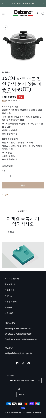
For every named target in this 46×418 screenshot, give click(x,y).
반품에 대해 (9, 290)
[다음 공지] (43, 3)
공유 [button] (7, 194)
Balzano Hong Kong (18, 412)
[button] (3, 13)
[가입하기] (38, 232)
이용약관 (8, 296)
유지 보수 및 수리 (12, 278)
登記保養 (8, 307)
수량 (3, 171)
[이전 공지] (2, 3)
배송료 (4, 100)
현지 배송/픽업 (11, 284)
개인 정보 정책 (11, 301)
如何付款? (9, 313)
